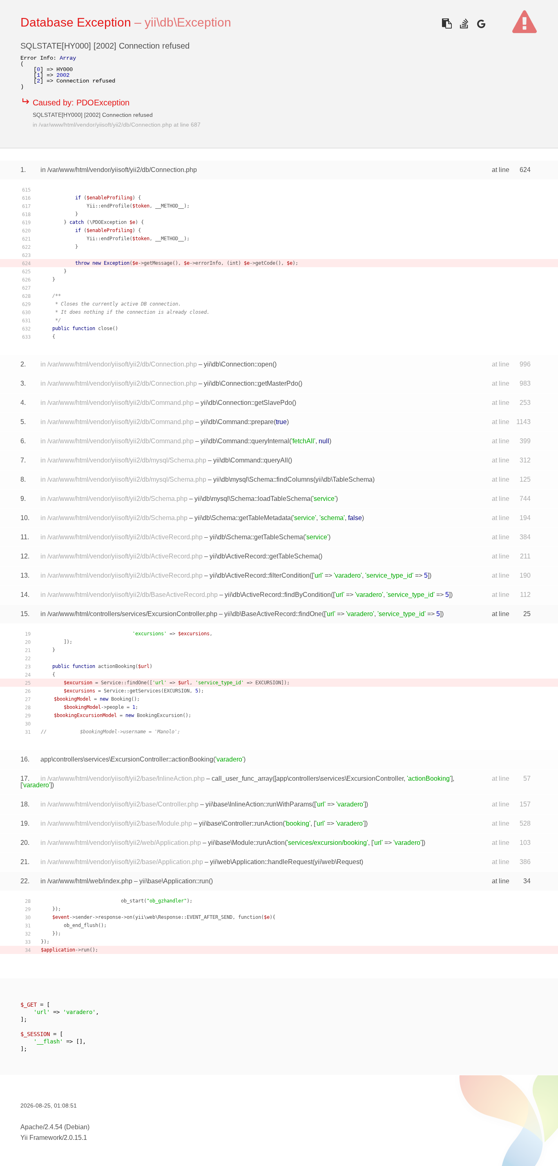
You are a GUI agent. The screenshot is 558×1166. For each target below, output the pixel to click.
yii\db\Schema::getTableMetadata (242, 517)
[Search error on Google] (481, 23)
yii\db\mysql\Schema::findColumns (263, 479)
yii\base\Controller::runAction (241, 823)
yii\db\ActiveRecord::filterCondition (260, 575)
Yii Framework (41, 1137)
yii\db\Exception (188, 22)
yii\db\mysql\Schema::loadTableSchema (252, 498)
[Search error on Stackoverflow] (464, 23)
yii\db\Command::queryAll (250, 460)
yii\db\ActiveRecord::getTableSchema (264, 556)
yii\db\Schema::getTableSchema (256, 537)
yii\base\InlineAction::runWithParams (258, 804)
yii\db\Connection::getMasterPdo (251, 383)
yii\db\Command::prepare (237, 421)
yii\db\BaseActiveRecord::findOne (273, 613)
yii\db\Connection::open (238, 364)
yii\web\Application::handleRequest (261, 861)
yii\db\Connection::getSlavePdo (246, 402)
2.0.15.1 (75, 1137)
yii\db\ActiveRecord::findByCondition (278, 594)
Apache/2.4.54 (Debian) (54, 1127)
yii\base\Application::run (174, 881)
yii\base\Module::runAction (246, 842)
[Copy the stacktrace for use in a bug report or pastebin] (447, 23)
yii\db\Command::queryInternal (245, 441)
